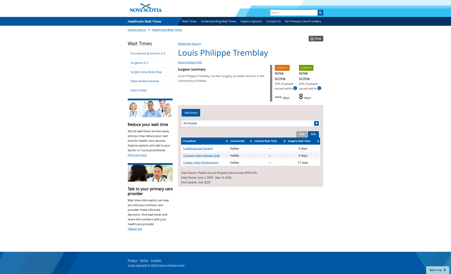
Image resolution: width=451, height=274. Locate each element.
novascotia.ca (137, 30)
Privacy (132, 260)
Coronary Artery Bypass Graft (201, 155)
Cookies (156, 260)
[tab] (191, 113)
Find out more (137, 155)
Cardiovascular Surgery (198, 148)
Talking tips (135, 229)
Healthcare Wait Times (167, 30)
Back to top (435, 270)
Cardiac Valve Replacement (200, 162)
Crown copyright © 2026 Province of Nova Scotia (156, 265)
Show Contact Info (190, 62)
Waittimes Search (189, 44)
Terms (144, 260)
